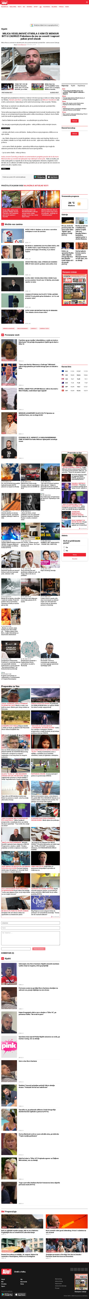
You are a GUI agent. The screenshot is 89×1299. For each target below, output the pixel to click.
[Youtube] (82, 1269)
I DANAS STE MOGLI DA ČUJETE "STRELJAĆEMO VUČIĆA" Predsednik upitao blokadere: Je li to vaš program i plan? (42, 296)
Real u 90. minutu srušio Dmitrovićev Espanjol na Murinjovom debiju (73, 104)
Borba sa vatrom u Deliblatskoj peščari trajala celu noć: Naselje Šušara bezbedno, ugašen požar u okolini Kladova (82, 232)
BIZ (24, 6)
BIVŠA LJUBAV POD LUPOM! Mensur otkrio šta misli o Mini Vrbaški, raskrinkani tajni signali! (38, 390)
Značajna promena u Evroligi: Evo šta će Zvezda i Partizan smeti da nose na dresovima (63, 1255)
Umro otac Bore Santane (28, 1061)
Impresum (58, 1283)
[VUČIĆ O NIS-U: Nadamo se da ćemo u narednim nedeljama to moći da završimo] (12, 236)
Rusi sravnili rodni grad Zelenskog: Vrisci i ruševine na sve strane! (75, 114)
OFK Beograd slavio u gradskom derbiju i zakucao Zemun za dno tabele (74, 109)
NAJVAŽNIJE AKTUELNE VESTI (36, 186)
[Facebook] (71, 1269)
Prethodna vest (7, 92)
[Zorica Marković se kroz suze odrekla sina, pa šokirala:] (9, 1144)
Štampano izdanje (69, 272)
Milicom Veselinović (50, 100)
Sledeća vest (54, 92)
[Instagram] (75, 1269)
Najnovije (4, 6)
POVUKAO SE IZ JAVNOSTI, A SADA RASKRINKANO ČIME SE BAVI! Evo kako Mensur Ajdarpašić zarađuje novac (38, 439)
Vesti (19, 6)
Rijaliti (4, 29)
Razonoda (46, 6)
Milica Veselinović (22, 328)
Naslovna (13, 6)
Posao (57, 1288)
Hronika (29, 6)
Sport (36, 6)
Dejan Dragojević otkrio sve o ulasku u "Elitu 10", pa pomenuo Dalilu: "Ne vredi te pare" (37, 1013)
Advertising (59, 1281)
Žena (22, 1284)
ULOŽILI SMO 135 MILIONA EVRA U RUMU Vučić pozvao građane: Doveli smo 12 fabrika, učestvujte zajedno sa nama (42, 280)
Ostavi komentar (39, 948)
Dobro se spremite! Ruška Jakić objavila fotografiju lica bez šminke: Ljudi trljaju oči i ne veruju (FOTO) (68, 257)
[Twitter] (86, 1269)
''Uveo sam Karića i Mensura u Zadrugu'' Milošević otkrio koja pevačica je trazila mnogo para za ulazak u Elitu (38, 366)
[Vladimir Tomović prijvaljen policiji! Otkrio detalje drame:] (9, 1096)
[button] (42, 44)
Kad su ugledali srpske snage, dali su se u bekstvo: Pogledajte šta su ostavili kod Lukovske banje (19, 1231)
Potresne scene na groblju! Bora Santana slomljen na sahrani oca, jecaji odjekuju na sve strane (38, 989)
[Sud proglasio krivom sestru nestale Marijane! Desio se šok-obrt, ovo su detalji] (82, 245)
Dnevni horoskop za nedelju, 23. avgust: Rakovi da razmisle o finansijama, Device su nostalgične (19, 1255)
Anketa (64, 536)
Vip (41, 6)
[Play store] (40, 177)
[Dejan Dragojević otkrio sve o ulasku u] (9, 1023)
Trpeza (61, 6)
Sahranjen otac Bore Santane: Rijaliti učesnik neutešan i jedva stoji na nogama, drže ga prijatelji (39, 965)
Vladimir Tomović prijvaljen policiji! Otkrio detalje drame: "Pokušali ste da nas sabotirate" (37, 1086)
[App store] (53, 177)
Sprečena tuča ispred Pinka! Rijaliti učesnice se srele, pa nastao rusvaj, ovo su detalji (39, 1038)
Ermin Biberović (22, 44)
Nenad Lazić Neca (15, 100)
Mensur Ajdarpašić (8, 328)
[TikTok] (79, 1269)
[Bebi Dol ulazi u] (9, 1168)
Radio (67, 6)
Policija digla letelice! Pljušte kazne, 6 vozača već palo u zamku (74, 98)
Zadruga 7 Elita (44, 328)
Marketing (58, 1279)
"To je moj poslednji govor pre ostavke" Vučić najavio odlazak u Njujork (73, 92)
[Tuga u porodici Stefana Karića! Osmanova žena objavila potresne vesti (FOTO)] (9, 1193)
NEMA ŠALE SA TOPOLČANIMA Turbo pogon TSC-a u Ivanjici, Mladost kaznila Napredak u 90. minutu (52, 87)
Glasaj (75, 554)
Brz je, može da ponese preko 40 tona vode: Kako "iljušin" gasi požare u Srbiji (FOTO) (68, 230)
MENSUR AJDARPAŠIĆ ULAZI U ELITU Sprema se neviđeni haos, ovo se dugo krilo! (36, 414)
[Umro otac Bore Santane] (9, 1071)
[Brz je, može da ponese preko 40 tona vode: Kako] (68, 220)
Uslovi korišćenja (60, 1286)
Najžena (54, 6)
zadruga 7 (34, 328)
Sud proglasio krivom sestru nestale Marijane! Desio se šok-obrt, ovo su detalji (81, 255)
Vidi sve (74, 121)
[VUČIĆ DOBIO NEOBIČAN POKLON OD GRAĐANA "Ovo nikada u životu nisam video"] (12, 317)
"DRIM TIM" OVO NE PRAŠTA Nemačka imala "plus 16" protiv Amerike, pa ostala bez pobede (21, 87)
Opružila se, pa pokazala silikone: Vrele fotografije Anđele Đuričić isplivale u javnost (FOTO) (37, 1111)
